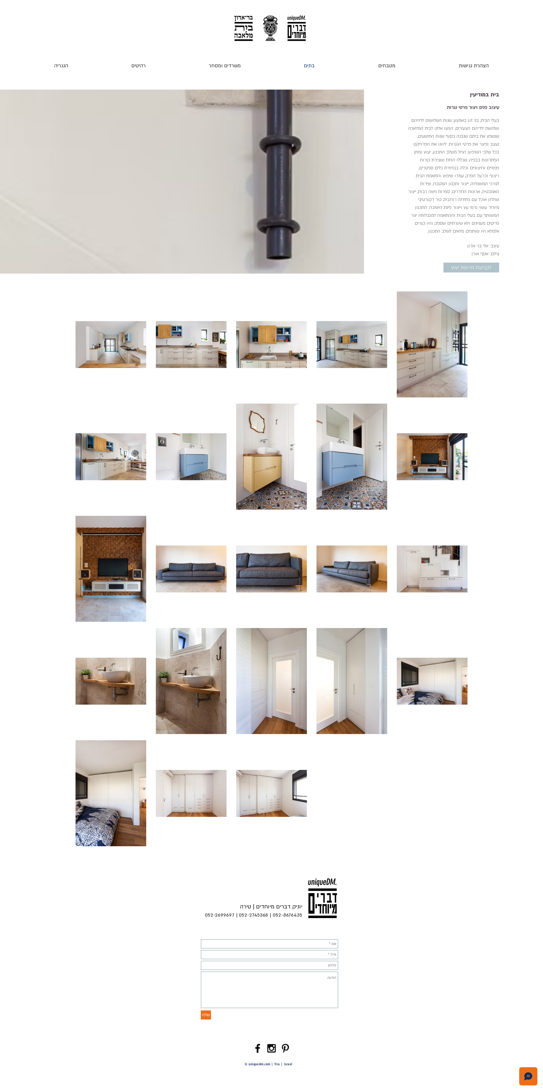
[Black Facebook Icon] (258, 1048)
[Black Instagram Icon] (271, 1048)
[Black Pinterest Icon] (285, 1048)
